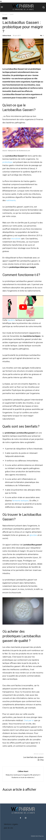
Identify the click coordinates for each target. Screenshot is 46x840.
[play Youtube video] (23, 307)
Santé (11, 14)
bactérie (11, 320)
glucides (33, 535)
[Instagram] (25, 818)
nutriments (11, 200)
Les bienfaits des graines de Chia (33, 758)
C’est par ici (29, 720)
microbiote (15, 238)
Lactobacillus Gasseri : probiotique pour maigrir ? (22, 27)
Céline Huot (6, 35)
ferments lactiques (20, 500)
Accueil (4, 14)
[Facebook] (20, 818)
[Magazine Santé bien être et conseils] (23, 7)
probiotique (7, 162)
